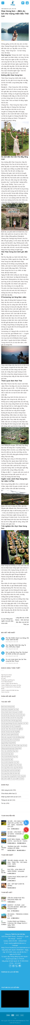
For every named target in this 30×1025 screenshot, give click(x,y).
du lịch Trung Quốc (15, 726)
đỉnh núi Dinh (20, 778)
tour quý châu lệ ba (16, 767)
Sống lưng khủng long (8, 748)
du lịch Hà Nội (5, 717)
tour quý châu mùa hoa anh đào (11, 770)
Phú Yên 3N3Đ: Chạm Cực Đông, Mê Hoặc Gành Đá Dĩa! (17, 638)
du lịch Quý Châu (16, 720)
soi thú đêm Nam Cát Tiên (9, 745)
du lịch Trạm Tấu (6, 728)
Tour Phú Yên (17, 765)
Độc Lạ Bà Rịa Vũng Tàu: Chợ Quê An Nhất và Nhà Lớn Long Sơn (17, 653)
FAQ (15, 1018)
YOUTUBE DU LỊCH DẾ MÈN (10, 987)
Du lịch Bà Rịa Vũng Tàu (8, 715)
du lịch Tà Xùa (5, 731)
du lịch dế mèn (20, 715)
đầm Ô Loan (11, 778)
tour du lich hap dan (7, 753)
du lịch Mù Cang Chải (16, 717)
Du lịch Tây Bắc (15, 731)
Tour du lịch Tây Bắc (7, 765)
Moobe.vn (17, 1023)
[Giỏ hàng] (27, 2)
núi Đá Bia (16, 740)
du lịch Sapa (5, 726)
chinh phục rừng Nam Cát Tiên (10, 709)
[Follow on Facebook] (10, 965)
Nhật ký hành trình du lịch (9, 797)
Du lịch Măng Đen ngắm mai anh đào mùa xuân (7, 621)
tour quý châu (5, 767)
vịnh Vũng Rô (21, 776)
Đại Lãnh (4, 778)
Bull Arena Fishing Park (8, 706)
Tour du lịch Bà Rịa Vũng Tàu (9, 756)
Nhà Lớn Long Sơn (7, 737)
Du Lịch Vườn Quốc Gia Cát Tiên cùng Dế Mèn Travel (16, 660)
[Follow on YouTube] (19, 965)
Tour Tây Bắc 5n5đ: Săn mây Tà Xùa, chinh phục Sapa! (16, 646)
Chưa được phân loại (7, 793)
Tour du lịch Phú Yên (7, 759)
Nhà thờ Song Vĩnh (7, 740)
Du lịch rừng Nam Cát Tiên (20, 723)
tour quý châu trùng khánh (9, 776)
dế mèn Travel (6, 734)
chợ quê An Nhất (17, 712)
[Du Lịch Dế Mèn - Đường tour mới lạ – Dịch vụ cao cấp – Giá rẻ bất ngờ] (13, 3)
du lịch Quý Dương (7, 723)
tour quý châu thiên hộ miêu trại (10, 773)
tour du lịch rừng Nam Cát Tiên (10, 762)
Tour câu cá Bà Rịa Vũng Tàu (10, 751)
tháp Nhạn (18, 748)
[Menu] (2, 2)
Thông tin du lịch (6, 800)
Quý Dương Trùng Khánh (8, 742)
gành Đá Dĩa (14, 734)
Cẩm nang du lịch (6, 8)
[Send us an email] (13, 965)
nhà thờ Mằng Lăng (18, 737)
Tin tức (14, 8)
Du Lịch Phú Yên (6, 720)
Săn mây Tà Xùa (22, 745)
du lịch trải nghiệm (17, 728)
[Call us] (16, 965)
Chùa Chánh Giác (6, 712)
